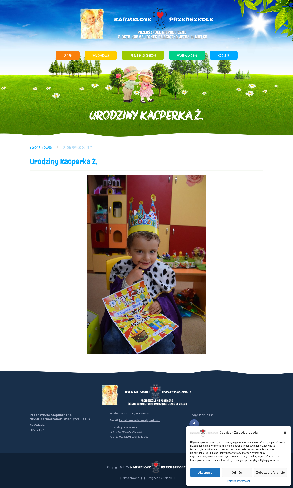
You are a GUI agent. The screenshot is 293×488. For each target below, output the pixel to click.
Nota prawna (131, 478)
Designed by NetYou (159, 478)
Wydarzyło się (187, 55)
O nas (68, 55)
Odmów (237, 472)
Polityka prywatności (238, 481)
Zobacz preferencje (270, 472)
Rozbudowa (100, 55)
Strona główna (41, 147)
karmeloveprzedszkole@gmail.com (139, 420)
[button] (285, 433)
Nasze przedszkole (143, 55)
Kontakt (224, 55)
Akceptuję (205, 472)
